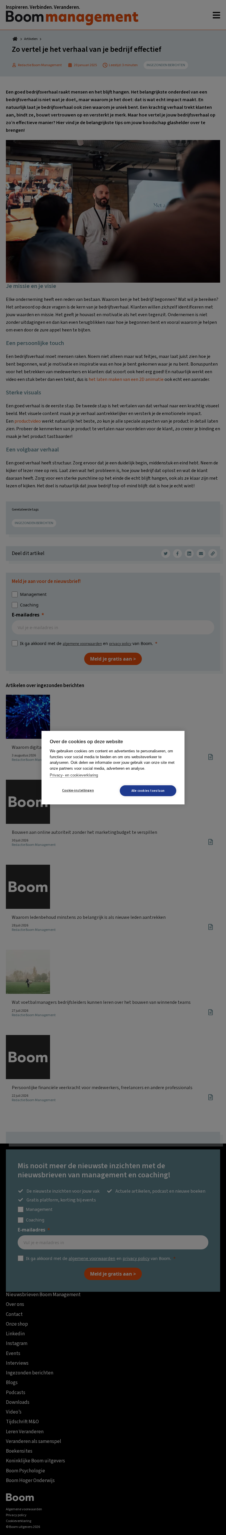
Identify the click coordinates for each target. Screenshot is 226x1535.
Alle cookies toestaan (148, 791)
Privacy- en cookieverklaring (74, 775)
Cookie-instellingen (78, 790)
